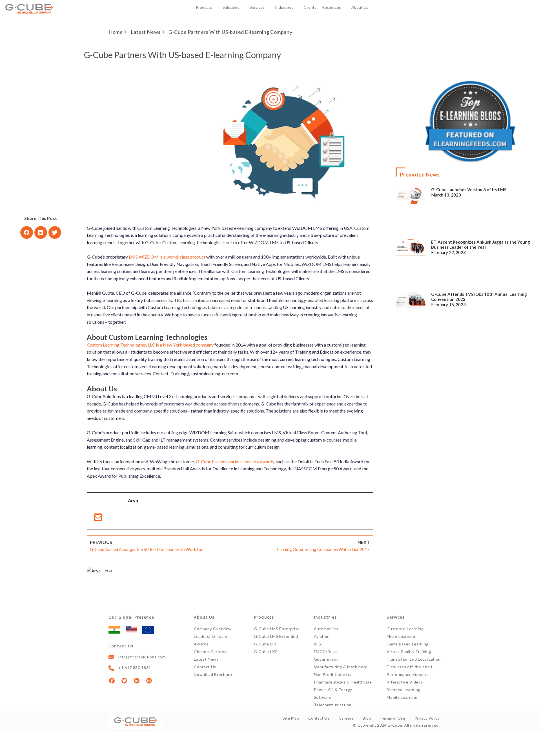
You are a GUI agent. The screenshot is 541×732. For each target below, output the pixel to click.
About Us (359, 7)
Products (204, 7)
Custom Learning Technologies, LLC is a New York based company (150, 344)
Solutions (231, 7)
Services (257, 7)
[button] (26, 232)
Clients (310, 7)
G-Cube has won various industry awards (235, 461)
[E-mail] (98, 519)
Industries (284, 7)
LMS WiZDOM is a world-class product (167, 256)
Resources (331, 7)
